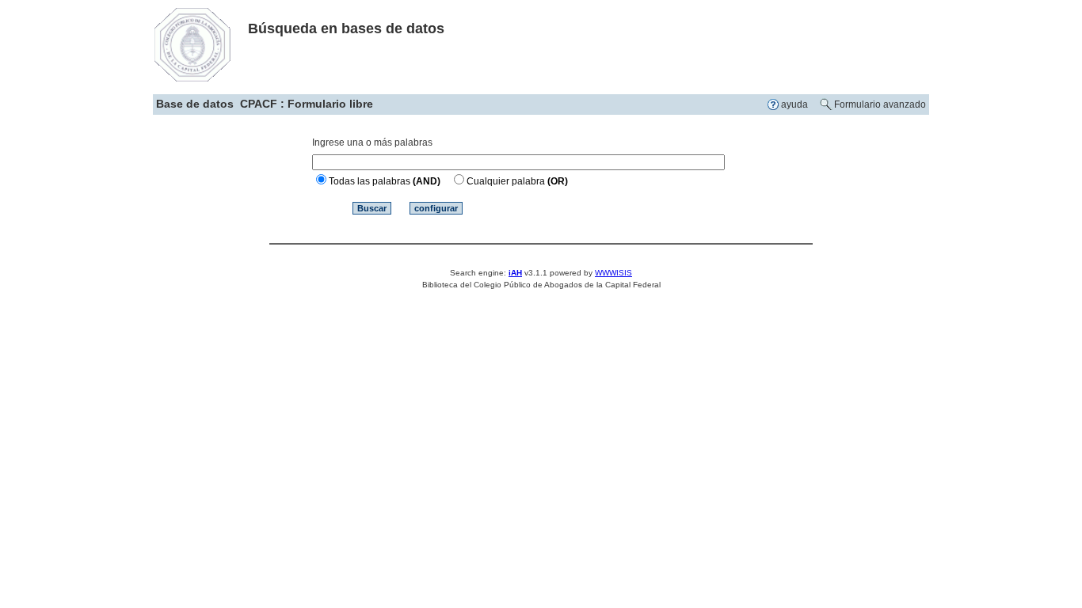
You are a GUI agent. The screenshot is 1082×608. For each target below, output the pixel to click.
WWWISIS (613, 272)
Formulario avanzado (880, 104)
